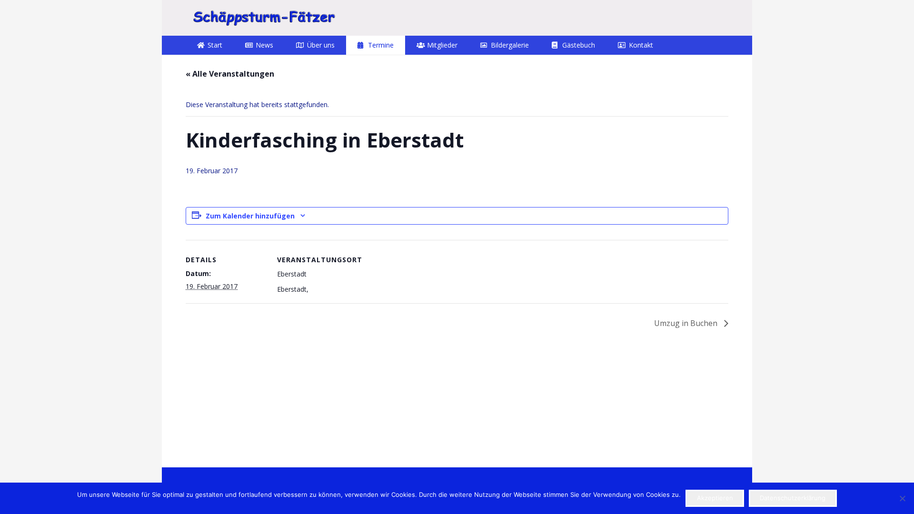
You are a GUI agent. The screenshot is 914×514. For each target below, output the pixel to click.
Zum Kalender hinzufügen (250, 215)
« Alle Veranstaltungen (230, 74)
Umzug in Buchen (686, 323)
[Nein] (902, 498)
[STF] (264, 18)
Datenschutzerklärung (792, 498)
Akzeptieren (715, 498)
